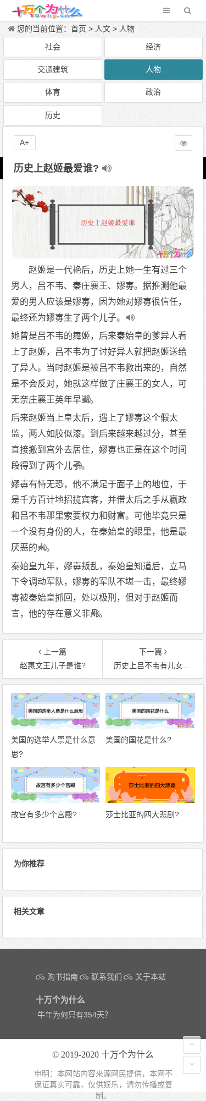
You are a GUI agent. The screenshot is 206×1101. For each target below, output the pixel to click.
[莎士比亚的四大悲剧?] (150, 800)
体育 (52, 91)
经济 (153, 46)
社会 (52, 46)
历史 (52, 115)
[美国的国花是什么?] (150, 726)
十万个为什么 (127, 1054)
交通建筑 (52, 69)
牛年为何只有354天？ (74, 1014)
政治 (153, 91)
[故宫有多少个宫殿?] (56, 800)
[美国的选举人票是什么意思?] (56, 726)
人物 (127, 28)
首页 (78, 28)
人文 (102, 28)
